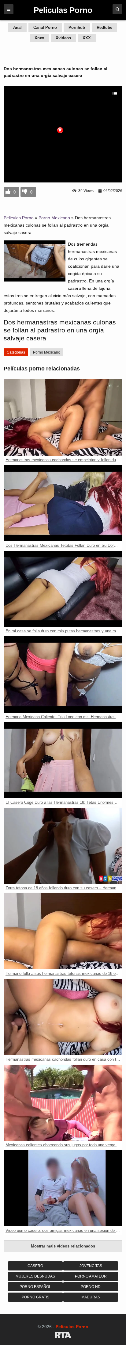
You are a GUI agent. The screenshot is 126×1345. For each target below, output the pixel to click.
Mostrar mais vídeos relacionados (63, 1246)
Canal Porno (45, 27)
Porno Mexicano (54, 217)
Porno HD (91, 1287)
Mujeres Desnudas (35, 1276)
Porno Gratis (35, 1297)
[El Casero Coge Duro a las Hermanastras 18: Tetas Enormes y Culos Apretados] (63, 760)
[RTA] (63, 1336)
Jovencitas (91, 1266)
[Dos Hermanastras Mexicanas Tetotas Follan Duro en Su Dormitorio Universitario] (63, 503)
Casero (35, 1266)
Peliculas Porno (19, 217)
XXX (87, 38)
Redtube (104, 27)
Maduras (90, 1297)
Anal (17, 27)
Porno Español (35, 1287)
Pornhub (77, 27)
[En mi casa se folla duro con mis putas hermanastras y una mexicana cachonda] (63, 589)
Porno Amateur (91, 1276)
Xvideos (63, 38)
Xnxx (39, 38)
